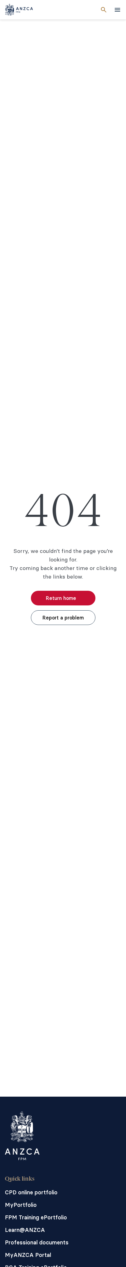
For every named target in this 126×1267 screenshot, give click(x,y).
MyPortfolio (21, 1204)
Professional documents (37, 1242)
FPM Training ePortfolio (36, 1217)
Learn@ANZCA (25, 1229)
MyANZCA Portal (28, 1254)
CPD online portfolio (31, 1192)
